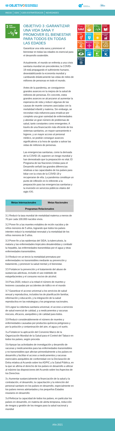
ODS (16, 12)
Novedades (52, 12)
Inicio (8, 12)
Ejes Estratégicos (32, 12)
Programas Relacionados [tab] (39, 209)
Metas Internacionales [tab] (23, 202)
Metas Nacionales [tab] (58, 202)
